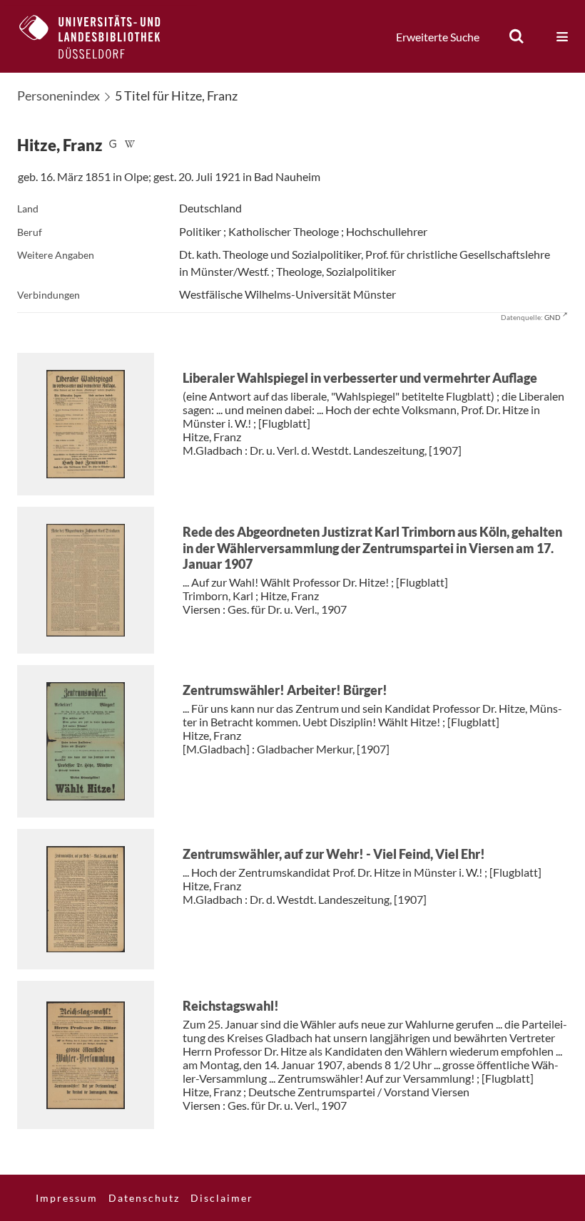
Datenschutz (144, 1198)
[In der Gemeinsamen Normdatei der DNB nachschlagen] (113, 145)
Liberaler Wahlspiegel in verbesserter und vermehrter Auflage (360, 378)
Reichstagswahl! (231, 1006)
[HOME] (100, 36)
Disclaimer (221, 1198)
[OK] (516, 36)
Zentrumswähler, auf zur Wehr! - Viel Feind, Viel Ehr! (334, 854)
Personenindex (58, 95)
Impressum (67, 1198)
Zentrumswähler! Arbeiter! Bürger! (285, 690)
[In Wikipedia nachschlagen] (130, 145)
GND (552, 317)
